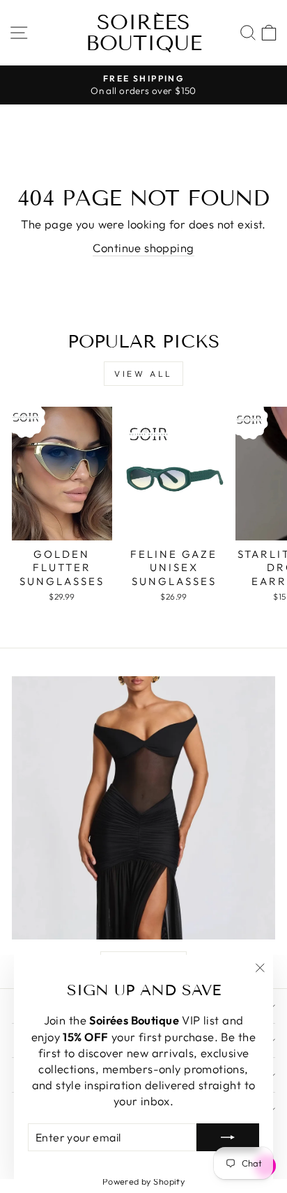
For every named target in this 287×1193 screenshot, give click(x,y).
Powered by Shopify (143, 1181)
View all (143, 373)
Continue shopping (143, 247)
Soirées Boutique (144, 33)
